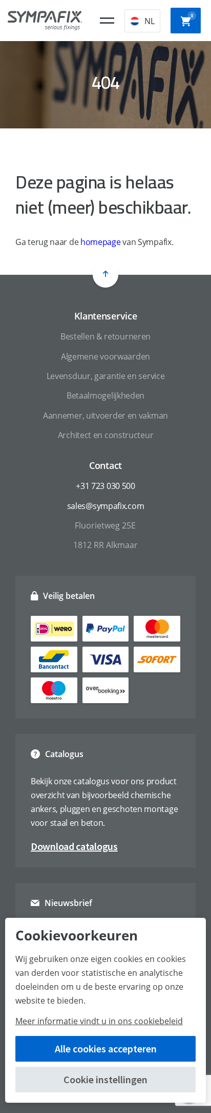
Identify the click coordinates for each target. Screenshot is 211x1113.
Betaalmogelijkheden (105, 395)
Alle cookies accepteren (106, 1048)
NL (149, 21)
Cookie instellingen (105, 1079)
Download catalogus (74, 846)
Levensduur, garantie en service (106, 376)
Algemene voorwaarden (105, 356)
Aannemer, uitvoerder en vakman (105, 415)
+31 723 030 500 (105, 486)
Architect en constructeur (106, 435)
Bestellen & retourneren (105, 336)
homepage (100, 242)
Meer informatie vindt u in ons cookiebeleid (99, 1021)
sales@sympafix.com (105, 506)
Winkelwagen (192, 15)
